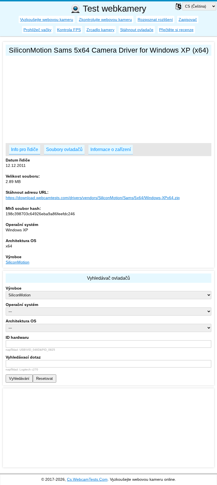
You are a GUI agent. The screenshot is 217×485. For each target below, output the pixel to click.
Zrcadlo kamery (100, 29)
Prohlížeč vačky (37, 29)
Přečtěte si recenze (176, 29)
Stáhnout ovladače (136, 29)
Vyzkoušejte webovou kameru (46, 19)
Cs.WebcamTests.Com (87, 479)
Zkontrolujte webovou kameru (105, 19)
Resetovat (44, 378)
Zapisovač (188, 19)
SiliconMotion (17, 262)
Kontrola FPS (69, 29)
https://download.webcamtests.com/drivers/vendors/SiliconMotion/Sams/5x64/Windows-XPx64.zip (93, 197)
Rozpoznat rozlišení (155, 19)
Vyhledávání (19, 378)
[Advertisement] (108, 98)
